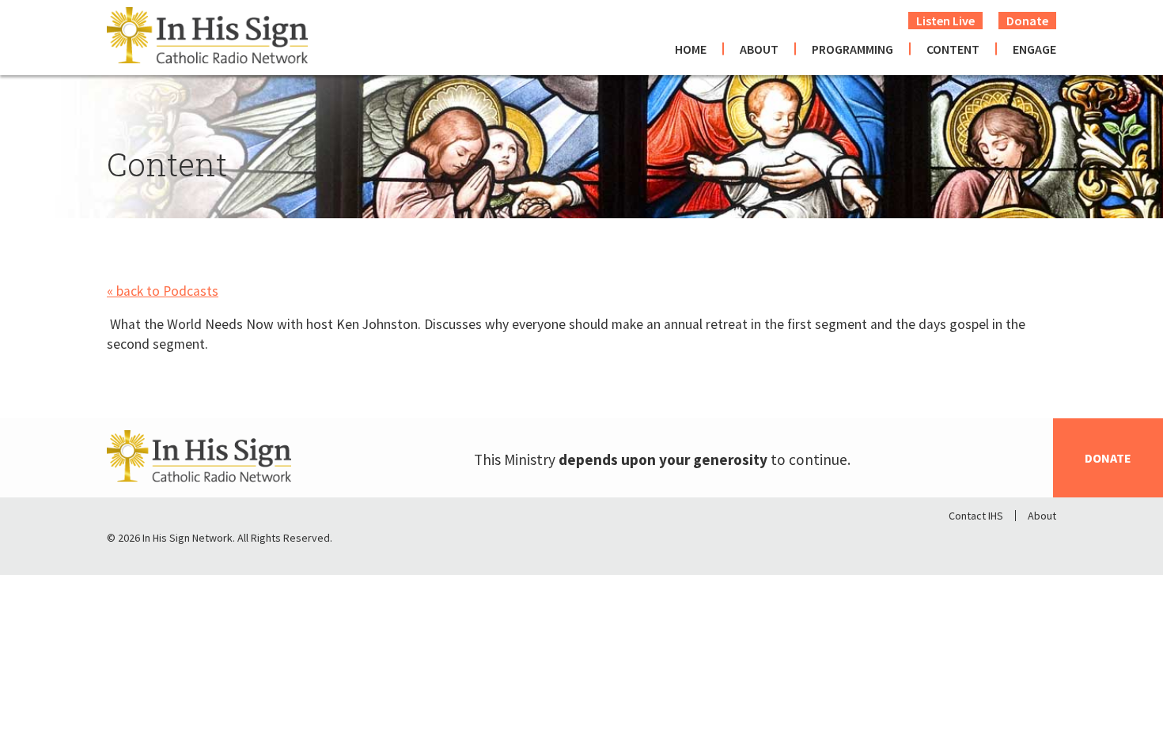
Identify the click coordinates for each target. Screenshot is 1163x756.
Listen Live (945, 20)
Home (691, 49)
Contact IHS (976, 515)
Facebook (961, 541)
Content (952, 49)
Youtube (1043, 541)
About (759, 49)
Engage (1034, 49)
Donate (1027, 20)
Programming (852, 49)
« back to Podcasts (162, 291)
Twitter (1002, 541)
